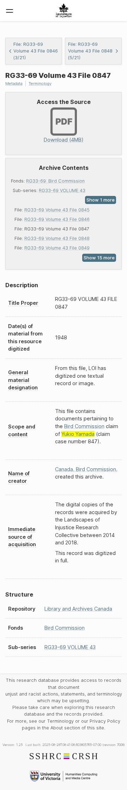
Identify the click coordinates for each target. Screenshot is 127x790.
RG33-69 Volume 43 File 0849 (57, 248)
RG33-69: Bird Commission (55, 181)
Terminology (40, 83)
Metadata (14, 83)
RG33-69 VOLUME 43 (62, 190)
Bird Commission (84, 426)
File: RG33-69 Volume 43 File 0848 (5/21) (90, 51)
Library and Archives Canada (78, 609)
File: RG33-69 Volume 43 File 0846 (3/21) (35, 51)
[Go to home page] (63, 10)
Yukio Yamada (78, 434)
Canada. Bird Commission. (86, 469)
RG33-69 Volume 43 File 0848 (57, 238)
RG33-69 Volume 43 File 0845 (57, 209)
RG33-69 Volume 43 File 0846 (57, 219)
